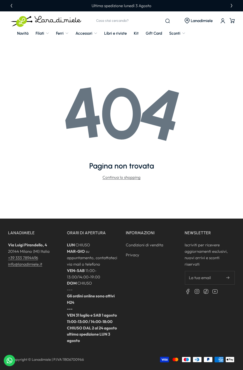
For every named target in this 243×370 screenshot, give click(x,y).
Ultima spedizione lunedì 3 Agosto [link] (121, 5)
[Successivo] (231, 5)
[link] (42, 33)
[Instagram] (197, 291)
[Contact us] (9, 360)
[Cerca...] (167, 21)
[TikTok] (206, 291)
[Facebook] (188, 291)
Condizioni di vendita (144, 244)
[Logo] (46, 20)
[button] (198, 21)
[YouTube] (215, 291)
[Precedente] (11, 5)
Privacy (132, 254)
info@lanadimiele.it (25, 264)
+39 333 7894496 (23, 257)
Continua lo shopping (121, 177)
